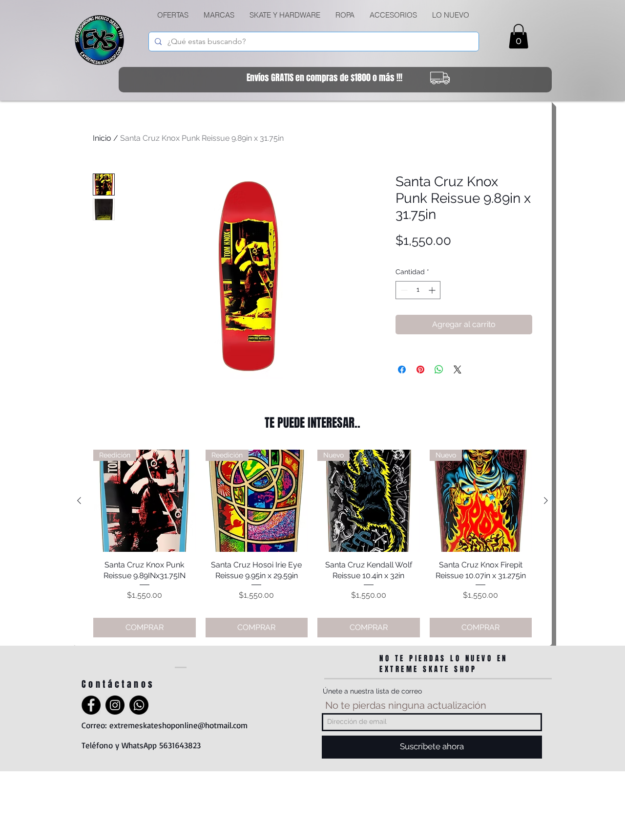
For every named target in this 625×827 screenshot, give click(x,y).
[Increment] (433, 290)
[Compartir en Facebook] (402, 369)
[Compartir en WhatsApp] (439, 369)
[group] (312, 543)
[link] (518, 36)
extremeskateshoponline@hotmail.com (178, 725)
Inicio (102, 138)
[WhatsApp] (138, 705)
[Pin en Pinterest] (420, 369)
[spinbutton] (418, 290)
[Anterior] (79, 500)
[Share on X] (457, 369)
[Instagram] (115, 705)
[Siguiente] (546, 500)
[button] (285, 15)
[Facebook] (91, 705)
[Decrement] (403, 290)
